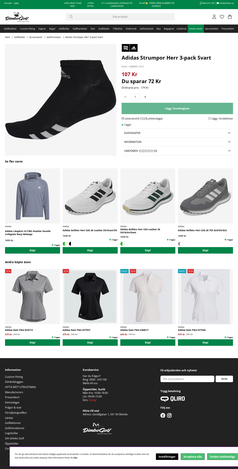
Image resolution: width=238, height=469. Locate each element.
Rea (159, 28)
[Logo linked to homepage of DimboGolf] (17, 17)
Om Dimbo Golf (14, 438)
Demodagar (12, 402)
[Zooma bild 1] (60, 100)
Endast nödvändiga (222, 456)
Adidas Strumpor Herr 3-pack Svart (84, 37)
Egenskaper (132, 133)
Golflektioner (13, 423)
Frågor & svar (13, 407)
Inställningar (167, 456)
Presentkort (228, 28)
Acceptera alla (193, 456)
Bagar (52, 28)
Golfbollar (64, 28)
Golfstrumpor (53, 37)
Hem (7, 37)
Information (133, 142)
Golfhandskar (80, 28)
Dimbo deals (196, 28)
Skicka (224, 379)
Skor (93, 28)
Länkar (9, 418)
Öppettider (11, 443)
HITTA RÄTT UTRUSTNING (20, 387)
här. (76, 457)
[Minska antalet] (125, 97)
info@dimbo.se (226, 3)
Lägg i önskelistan (222, 118)
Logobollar (11, 433)
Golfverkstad (146, 28)
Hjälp (16, 3)
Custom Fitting (14, 377)
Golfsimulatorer (14, 428)
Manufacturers (14, 392)
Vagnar (42, 28)
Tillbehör (118, 28)
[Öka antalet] (145, 97)
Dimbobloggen (14, 382)
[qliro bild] (172, 400)
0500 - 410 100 (98, 379)
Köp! (32, 250)
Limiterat (181, 28)
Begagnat (169, 28)
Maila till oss (90, 383)
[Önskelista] (222, 16)
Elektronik (131, 28)
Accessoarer (35, 37)
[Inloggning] (214, 16)
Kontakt (8, 3)
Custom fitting (27, 28)
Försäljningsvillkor (16, 412)
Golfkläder (104, 28)
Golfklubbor (10, 28)
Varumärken (211, 28)
